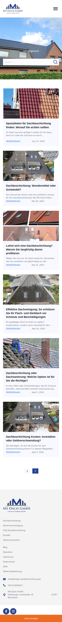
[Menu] (55, 8)
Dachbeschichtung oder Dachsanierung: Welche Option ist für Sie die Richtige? (30, 377)
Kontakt (6, 535)
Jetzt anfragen (31, 618)
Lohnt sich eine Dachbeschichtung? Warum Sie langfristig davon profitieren (29, 249)
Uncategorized (31, 51)
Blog (5, 547)
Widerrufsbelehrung (12, 571)
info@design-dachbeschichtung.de (24, 579)
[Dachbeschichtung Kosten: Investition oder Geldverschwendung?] (31, 416)
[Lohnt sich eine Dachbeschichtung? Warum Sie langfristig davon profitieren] (31, 225)
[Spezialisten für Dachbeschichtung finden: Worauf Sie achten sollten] (31, 103)
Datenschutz (9, 561)
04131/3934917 (15, 585)
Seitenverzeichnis (11, 540)
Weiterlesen (13, 141)
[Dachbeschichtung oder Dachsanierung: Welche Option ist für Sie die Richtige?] (31, 353)
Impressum (8, 557)
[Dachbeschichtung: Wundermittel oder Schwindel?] (31, 165)
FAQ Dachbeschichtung (14, 530)
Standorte (7, 552)
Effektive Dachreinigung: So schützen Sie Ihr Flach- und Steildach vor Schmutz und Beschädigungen (30, 313)
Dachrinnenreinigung (13, 525)
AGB (5, 566)
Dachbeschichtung (31, 42)
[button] (6, 611)
